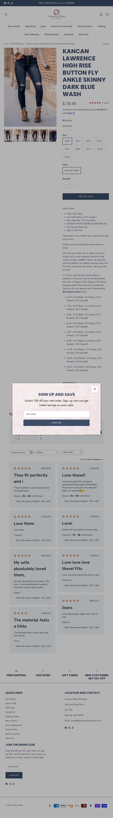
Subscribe (56, 422)
